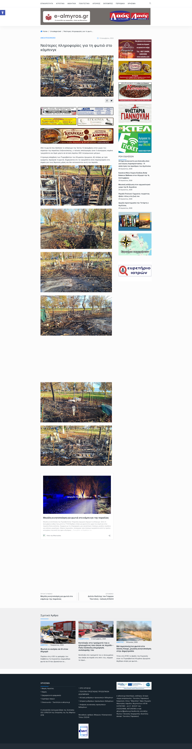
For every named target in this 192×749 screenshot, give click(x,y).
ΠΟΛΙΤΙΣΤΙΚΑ (84, 4)
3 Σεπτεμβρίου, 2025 (98, 639)
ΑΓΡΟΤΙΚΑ (60, 4)
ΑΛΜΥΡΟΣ (44, 645)
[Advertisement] (77, 561)
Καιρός (44, 692)
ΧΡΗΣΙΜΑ (132, 4)
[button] (2, 12)
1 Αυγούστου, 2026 (57, 645)
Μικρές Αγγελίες (48, 688)
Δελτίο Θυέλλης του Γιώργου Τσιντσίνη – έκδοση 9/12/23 (101, 596)
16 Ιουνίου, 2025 (132, 642)
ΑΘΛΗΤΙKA (71, 4)
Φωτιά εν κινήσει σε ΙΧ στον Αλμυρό (54, 650)
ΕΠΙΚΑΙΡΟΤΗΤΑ (46, 4)
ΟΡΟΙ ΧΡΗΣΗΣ (85, 688)
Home (45, 31)
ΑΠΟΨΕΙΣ (96, 4)
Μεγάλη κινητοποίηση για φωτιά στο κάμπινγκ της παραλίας (56, 596)
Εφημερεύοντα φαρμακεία (51, 695)
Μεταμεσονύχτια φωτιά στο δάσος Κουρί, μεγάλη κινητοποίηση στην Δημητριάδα (133, 648)
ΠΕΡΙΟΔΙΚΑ (120, 4)
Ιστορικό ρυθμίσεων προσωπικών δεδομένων (96, 701)
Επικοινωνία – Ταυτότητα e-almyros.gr (56, 702)
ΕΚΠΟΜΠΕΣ (108, 4)
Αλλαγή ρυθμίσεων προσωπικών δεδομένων (96, 698)
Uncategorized (55, 31)
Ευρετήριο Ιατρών (48, 699)
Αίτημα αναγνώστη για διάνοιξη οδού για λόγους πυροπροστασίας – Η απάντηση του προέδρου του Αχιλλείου (134, 163)
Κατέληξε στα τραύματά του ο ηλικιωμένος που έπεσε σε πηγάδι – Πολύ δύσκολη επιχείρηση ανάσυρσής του (95, 646)
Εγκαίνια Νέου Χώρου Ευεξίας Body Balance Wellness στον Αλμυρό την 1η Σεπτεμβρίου (133, 175)
